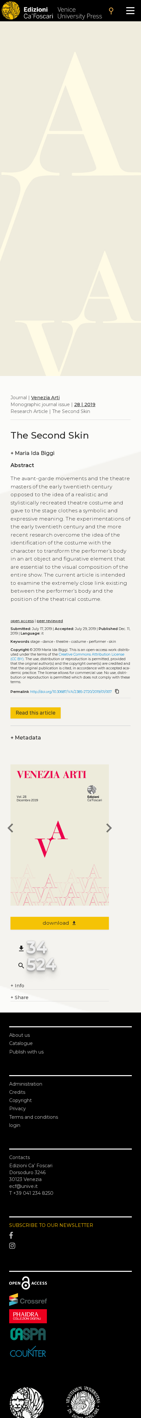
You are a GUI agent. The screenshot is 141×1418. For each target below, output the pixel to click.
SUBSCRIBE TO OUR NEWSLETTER (51, 1225)
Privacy (17, 1109)
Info (17, 986)
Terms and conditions (33, 1117)
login (14, 1125)
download (60, 923)
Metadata (25, 737)
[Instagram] (70, 1246)
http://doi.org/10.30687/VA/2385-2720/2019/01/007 (71, 692)
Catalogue (21, 1043)
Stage (35, 642)
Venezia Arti (45, 398)
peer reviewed (50, 621)
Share (19, 997)
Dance (48, 642)
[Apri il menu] (130, 10)
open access (22, 621)
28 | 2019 (84, 404)
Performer (97, 642)
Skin (112, 642)
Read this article (35, 713)
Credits (17, 1092)
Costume (78, 642)
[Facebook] (70, 1235)
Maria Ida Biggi (32, 453)
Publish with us (26, 1052)
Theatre (62, 642)
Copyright (20, 1100)
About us (19, 1035)
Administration (25, 1084)
